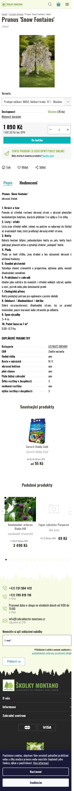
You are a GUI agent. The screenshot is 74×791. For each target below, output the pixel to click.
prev (2, 511)
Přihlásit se (13, 661)
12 (55, 559)
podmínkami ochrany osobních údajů (51, 653)
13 (59, 559)
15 (68, 559)
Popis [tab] (8, 182)
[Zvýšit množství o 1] (67, 129)
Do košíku (37, 140)
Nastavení (36, 772)
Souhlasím (36, 783)
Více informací (41, 763)
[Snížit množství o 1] (50, 129)
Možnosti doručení (11, 117)
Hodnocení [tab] (28, 182)
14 (63, 559)
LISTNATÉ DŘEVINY (58, 346)
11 (51, 559)
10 (47, 559)
